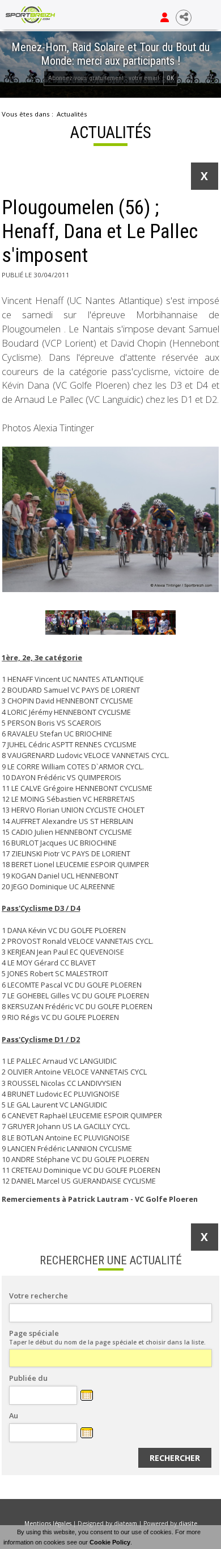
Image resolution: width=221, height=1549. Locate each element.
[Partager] (184, 18)
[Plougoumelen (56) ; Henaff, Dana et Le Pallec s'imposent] (110, 519)
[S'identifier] (165, 17)
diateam (125, 1523)
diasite (187, 1523)
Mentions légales (47, 1523)
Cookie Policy (110, 1542)
